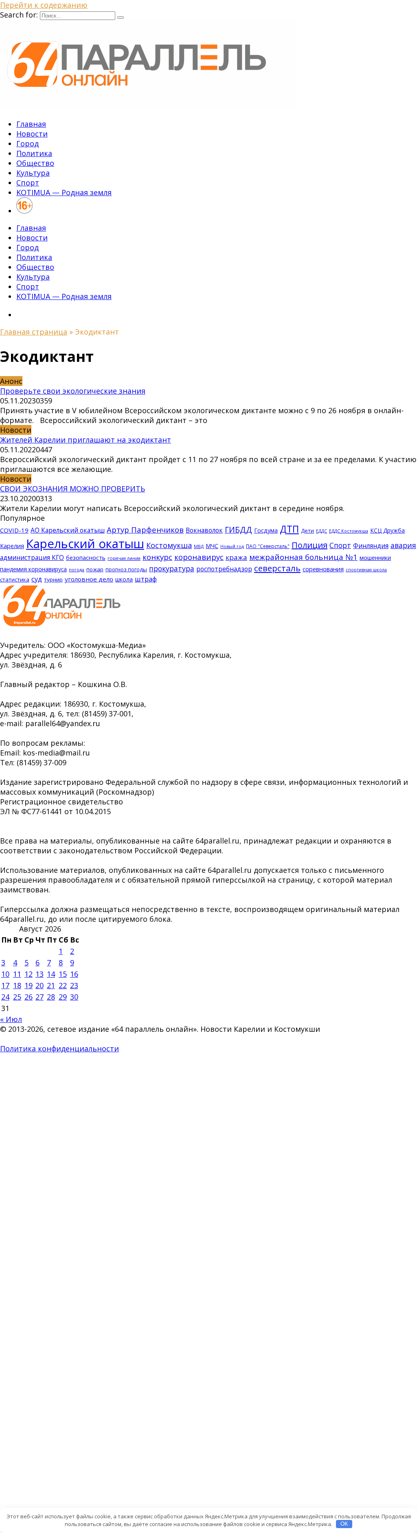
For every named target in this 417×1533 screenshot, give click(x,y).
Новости (32, 134)
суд (36, 579)
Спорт (27, 182)
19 (28, 985)
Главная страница (33, 332)
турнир (53, 579)
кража (236, 557)
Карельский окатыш (85, 543)
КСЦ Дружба (387, 530)
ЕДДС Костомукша (348, 531)
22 (63, 985)
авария (403, 545)
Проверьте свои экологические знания (72, 391)
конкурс (157, 557)
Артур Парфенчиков (145, 529)
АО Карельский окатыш (68, 530)
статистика (14, 579)
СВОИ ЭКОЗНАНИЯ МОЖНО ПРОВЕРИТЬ (72, 488)
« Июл (11, 1019)
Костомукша (169, 545)
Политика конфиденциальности (59, 1048)
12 (28, 974)
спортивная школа (366, 570)
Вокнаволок (204, 530)
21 (51, 985)
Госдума (266, 530)
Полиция (309, 545)
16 (74, 974)
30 (74, 997)
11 (17, 974)
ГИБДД (238, 529)
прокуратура (171, 568)
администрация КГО (32, 557)
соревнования (323, 569)
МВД (199, 546)
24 (5, 997)
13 (39, 974)
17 (5, 985)
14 (51, 974)
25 (17, 997)
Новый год (232, 546)
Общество (35, 163)
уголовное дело (89, 579)
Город (27, 143)
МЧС (212, 546)
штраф (146, 579)
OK (344, 1524)
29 (63, 997)
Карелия (12, 546)
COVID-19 (14, 530)
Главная (31, 124)
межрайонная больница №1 (303, 557)
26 (28, 997)
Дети (307, 530)
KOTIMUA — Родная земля (64, 192)
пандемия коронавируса (33, 569)
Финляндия (370, 545)
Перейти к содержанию (44, 5)
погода (76, 570)
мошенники (375, 558)
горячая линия (124, 558)
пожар (94, 569)
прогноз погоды (126, 569)
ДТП (289, 529)
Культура (33, 173)
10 (5, 974)
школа (124, 579)
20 (39, 985)
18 (17, 985)
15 (63, 974)
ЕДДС (321, 531)
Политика (34, 153)
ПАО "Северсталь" (268, 546)
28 (51, 997)
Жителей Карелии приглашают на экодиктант (85, 440)
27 (39, 997)
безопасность (85, 557)
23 (74, 985)
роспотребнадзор (224, 568)
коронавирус (199, 557)
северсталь (277, 568)
